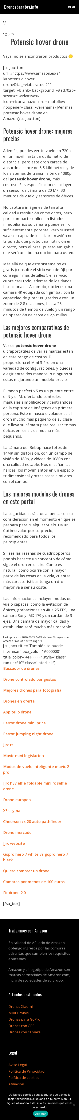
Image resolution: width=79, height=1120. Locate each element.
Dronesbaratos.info (21, 7)
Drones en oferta (19, 701)
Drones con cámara (24, 1032)
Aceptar (40, 1113)
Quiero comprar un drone (26, 870)
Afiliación (16, 1084)
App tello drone (17, 712)
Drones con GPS (21, 1025)
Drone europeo (17, 799)
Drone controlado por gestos (29, 679)
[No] (74, 1105)
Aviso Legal (17, 1064)
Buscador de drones (21, 668)
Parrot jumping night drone (28, 733)
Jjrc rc (8, 744)
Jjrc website (14, 843)
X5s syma (11, 810)
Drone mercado (17, 832)
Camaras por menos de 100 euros (34, 881)
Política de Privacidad (26, 1071)
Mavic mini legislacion (23, 755)
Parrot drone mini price (24, 722)
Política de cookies (23, 1077)
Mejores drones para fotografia (32, 690)
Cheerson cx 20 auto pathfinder (32, 821)
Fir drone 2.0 (14, 892)
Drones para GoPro (24, 1019)
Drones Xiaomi (20, 1006)
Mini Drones (18, 1012)
